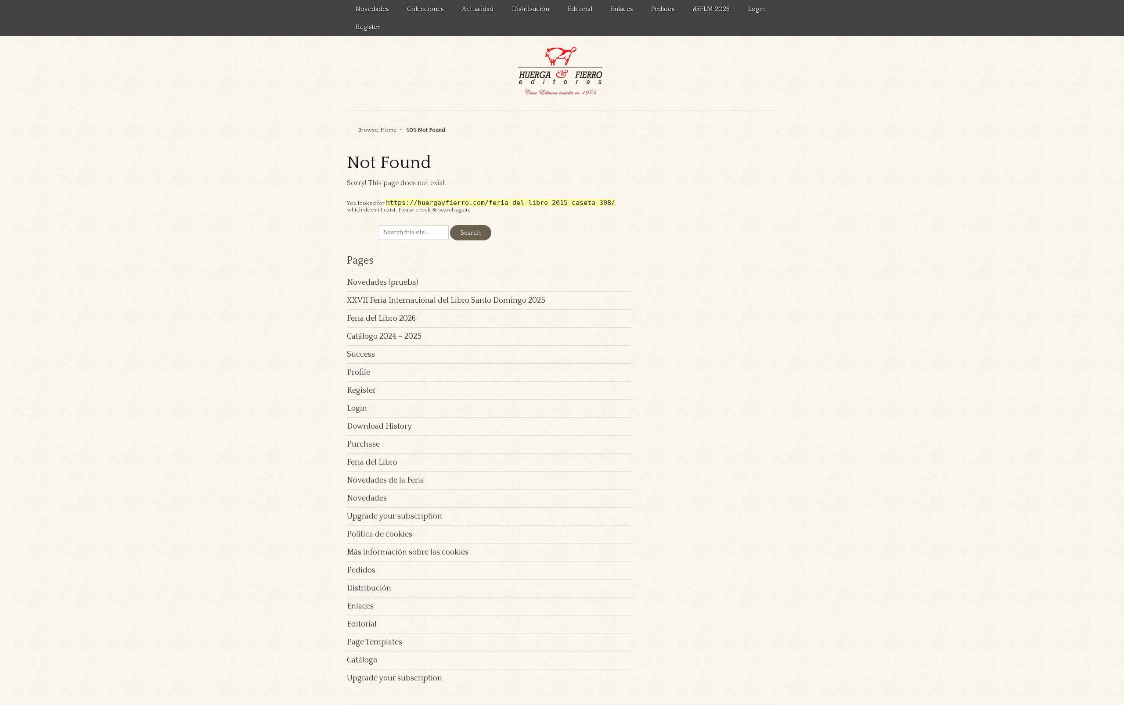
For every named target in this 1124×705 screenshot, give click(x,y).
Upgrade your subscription (394, 516)
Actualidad (478, 9)
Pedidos (662, 9)
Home (388, 130)
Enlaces (622, 9)
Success (361, 354)
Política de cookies (379, 534)
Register (368, 27)
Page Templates (374, 642)
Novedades (372, 9)
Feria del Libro (372, 462)
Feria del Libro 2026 (381, 318)
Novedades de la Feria (385, 480)
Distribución (530, 9)
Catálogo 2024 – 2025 (384, 336)
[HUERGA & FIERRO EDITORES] (562, 72)
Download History (379, 426)
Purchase (363, 444)
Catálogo (362, 660)
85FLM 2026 (711, 9)
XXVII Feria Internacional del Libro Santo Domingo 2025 (446, 300)
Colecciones (425, 9)
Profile (358, 372)
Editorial (580, 9)
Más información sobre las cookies (407, 552)
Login (756, 9)
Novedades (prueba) (382, 282)
